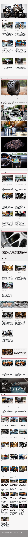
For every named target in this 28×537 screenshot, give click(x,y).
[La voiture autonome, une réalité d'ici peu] (7, 400)
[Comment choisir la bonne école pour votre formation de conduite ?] (20, 178)
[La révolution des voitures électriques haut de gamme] (23, 481)
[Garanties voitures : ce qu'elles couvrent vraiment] (14, 11)
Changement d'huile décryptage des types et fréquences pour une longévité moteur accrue (20, 46)
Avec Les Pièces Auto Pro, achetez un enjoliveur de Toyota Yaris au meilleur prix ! (20, 199)
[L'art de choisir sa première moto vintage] (20, 315)
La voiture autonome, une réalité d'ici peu (7, 305)
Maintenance (3, 532)
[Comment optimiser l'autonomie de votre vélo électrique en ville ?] (14, 444)
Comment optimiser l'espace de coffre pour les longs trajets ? (7, 216)
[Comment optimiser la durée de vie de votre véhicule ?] (14, 128)
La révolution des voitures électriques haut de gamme (23, 485)
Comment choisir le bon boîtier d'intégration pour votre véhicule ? (20, 216)
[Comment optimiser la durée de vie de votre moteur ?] (7, 43)
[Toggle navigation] (2, 1)
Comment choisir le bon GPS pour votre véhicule (9, 168)
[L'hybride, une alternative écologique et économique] (14, 144)
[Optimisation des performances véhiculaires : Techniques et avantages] (23, 456)
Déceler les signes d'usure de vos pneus (20, 63)
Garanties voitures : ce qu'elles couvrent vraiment (14, 14)
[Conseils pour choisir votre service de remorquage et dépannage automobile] (5, 468)
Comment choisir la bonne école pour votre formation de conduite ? (20, 180)
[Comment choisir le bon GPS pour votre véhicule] (14, 160)
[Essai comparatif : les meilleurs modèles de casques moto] (7, 333)
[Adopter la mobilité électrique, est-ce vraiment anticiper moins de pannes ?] (7, 25)
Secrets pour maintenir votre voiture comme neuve (7, 63)
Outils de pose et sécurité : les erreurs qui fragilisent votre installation (20, 28)
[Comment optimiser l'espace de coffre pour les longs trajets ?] (7, 213)
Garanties (17, 532)
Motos (15, 532)
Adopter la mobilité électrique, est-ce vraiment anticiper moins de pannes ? (7, 28)
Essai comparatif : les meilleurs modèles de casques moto (6, 335)
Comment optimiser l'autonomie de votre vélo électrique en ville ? (7, 270)
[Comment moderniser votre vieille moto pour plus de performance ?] (7, 315)
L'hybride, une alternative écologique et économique (9, 152)
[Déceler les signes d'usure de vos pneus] (20, 61)
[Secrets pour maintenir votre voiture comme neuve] (7, 61)
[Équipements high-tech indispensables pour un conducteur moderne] (14, 481)
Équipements (11, 532)
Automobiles (7, 532)
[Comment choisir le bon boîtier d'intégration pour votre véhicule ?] (20, 213)
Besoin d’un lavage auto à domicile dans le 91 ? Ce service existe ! (7, 180)
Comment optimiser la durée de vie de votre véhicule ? (10, 136)
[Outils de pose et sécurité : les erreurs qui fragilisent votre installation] (20, 25)
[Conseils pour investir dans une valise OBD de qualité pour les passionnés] (23, 468)
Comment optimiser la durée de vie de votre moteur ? (6, 45)
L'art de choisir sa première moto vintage (20, 317)
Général (21, 532)
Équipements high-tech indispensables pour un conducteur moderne (19, 270)
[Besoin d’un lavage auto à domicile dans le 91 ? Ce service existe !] (7, 178)
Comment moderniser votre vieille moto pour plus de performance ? (7, 317)
